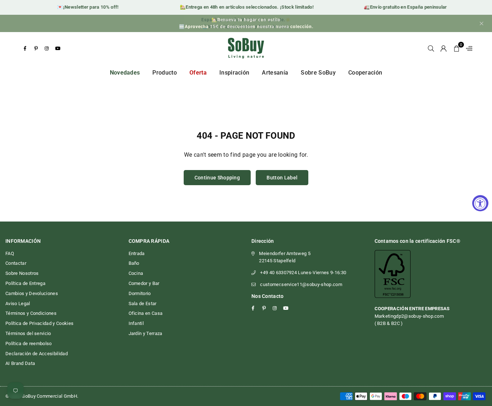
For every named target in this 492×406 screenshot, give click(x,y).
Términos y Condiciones (31, 313)
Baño (134, 263)
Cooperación (365, 72)
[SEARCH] (431, 48)
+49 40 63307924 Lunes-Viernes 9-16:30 (303, 272)
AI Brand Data (20, 363)
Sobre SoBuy (318, 72)
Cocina (136, 273)
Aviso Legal (17, 303)
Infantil (136, 323)
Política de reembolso (28, 343)
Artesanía (275, 72)
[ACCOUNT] (443, 48)
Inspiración (234, 72)
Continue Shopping (217, 177)
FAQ (9, 253)
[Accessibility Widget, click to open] (480, 203)
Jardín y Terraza (145, 333)
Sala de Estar (143, 303)
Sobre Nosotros (22, 273)
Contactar (15, 263)
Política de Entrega (25, 283)
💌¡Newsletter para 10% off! (85, 7)
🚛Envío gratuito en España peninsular (402, 7)
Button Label (282, 177)
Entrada (137, 253)
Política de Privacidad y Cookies (39, 323)
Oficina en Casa (146, 313)
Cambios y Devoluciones (31, 293)
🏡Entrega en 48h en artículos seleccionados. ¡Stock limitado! (244, 7)
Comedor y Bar (144, 283)
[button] (456, 48)
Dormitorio (140, 293)
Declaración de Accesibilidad (36, 353)
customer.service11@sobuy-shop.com (301, 284)
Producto (164, 72)
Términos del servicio (28, 333)
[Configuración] (467, 48)
